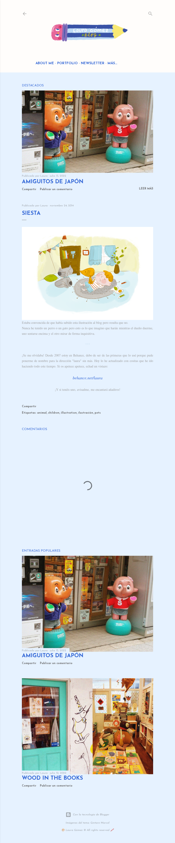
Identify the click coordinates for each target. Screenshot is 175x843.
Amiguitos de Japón (52, 182)
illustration (69, 413)
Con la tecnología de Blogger (91, 814)
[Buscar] (150, 12)
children (53, 413)
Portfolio (67, 63)
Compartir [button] (29, 189)
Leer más (146, 188)
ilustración (85, 413)
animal (42, 413)
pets (98, 413)
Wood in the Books (52, 778)
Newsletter (92, 63)
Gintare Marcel (99, 823)
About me (45, 63)
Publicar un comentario (56, 189)
